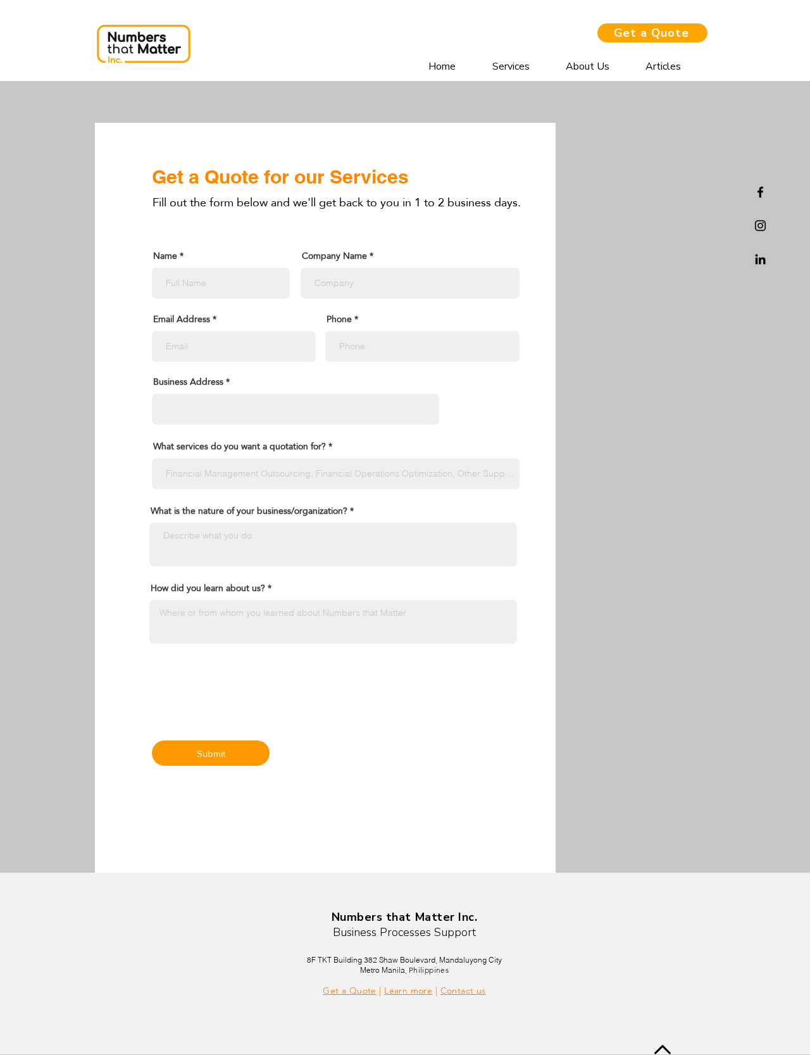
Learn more (408, 990)
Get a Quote (350, 990)
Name (165, 255)
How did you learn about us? (208, 588)
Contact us (463, 990)
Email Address (181, 319)
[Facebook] (760, 192)
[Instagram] (760, 225)
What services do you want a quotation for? (239, 446)
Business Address (188, 381)
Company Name (334, 255)
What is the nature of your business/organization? (249, 510)
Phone (339, 319)
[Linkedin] (760, 259)
